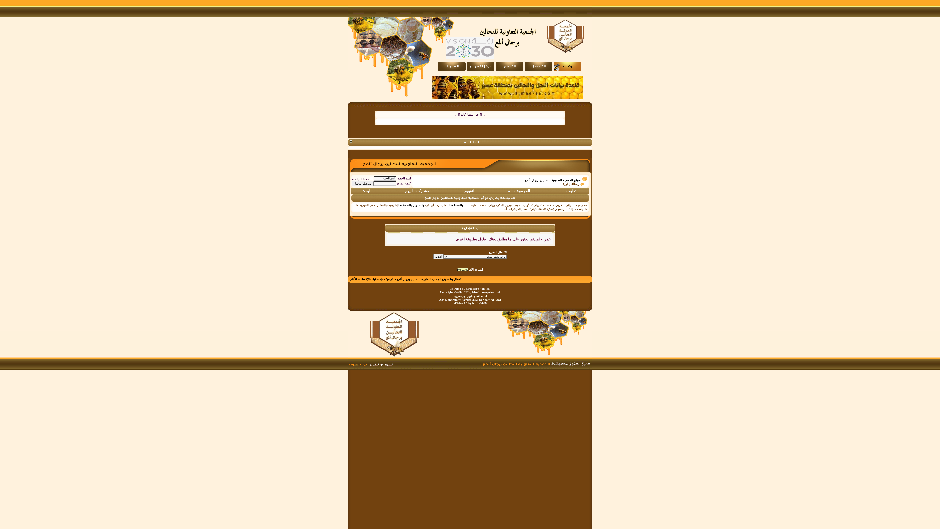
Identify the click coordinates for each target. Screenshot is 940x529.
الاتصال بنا (456, 279)
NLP (475, 303)
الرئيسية (567, 66)
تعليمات (570, 191)
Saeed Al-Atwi (492, 299)
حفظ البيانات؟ (360, 179)
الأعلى (353, 279)
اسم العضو (404, 178)
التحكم (510, 66)
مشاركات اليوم (417, 191)
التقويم (469, 191)
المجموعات (521, 191)
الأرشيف (389, 279)
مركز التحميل (480, 66)
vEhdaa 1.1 (460, 303)
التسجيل (538, 66)
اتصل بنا (452, 66)
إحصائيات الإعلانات (370, 279)
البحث (366, 191)
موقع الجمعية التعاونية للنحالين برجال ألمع (553, 180)
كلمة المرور (403, 183)
